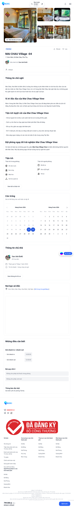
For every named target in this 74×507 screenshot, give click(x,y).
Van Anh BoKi (17, 256)
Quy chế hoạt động (9, 467)
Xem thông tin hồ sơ (14, 276)
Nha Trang (24, 457)
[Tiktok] (11, 413)
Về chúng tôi (7, 444)
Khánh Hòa (41, 457)
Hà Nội (23, 444)
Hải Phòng (24, 450)
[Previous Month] (7, 207)
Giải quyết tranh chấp (10, 463)
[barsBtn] (70, 4)
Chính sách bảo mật (9, 460)
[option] (7, 217)
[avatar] (65, 4)
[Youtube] (8, 413)
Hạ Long (23, 453)
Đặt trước (65, 504)
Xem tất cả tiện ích (14, 186)
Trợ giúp (6, 457)
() (41, 289)
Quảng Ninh (41, 453)
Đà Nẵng (23, 447)
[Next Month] (67, 207)
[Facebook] (5, 413)
